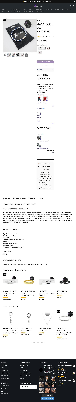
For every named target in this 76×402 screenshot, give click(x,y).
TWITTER (26, 264)
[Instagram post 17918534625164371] (41, 384)
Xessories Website (16, 260)
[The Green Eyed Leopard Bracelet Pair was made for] (47, 384)
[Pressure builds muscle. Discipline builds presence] (53, 390)
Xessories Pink (5, 378)
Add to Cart (45, 61)
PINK (2, 11)
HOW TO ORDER (24, 370)
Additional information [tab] (19, 198)
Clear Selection (50, 150)
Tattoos (49, 9)
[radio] (40, 48)
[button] (19, 9)
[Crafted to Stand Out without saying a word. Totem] (41, 390)
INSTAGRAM (20, 264)
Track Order (40, 11)
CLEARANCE (17, 11)
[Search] (73, 6)
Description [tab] (6, 198)
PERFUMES (57, 9)
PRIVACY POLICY (5, 373)
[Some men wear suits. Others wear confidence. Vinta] (47, 378)
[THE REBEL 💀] (41, 378)
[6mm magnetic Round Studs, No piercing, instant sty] (47, 390)
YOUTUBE (44, 264)
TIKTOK (39, 264)
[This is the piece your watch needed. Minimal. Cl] (53, 384)
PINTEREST (33, 264)
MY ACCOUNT (5, 386)
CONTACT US (4, 370)
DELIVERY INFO (24, 365)
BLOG (2, 367)
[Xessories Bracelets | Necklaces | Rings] (38, 6)
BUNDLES (9, 11)
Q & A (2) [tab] (41, 198)
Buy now (45, 65)
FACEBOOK (13, 264)
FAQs (21, 367)
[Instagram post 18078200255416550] (53, 378)
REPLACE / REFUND (25, 375)
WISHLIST (3, 388)
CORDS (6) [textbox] (28, 387)
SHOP (2, 391)
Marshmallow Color (42, 45)
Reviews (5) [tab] (32, 198)
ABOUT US (4, 365)
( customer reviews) (48, 36)
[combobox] (28, 387)
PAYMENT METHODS (25, 373)
